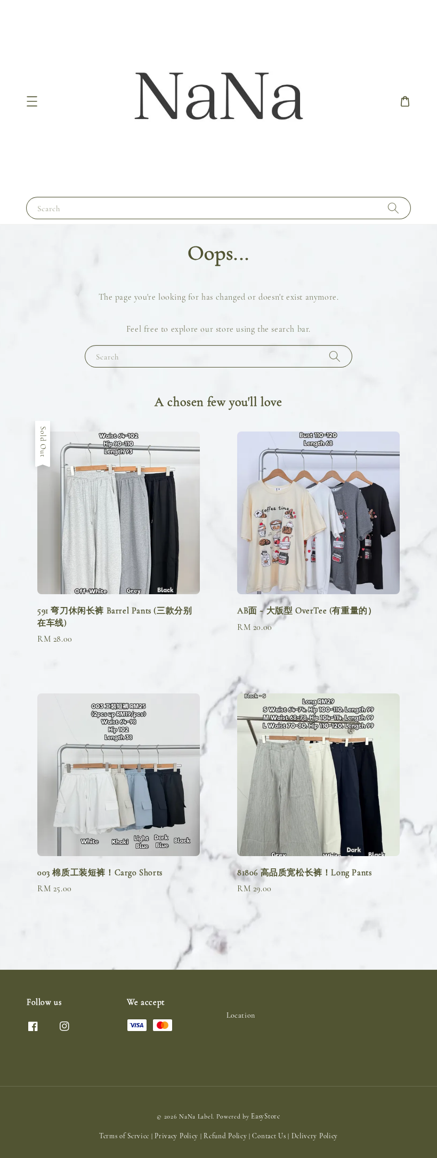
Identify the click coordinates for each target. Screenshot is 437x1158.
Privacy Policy (176, 1136)
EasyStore (265, 1116)
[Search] (393, 207)
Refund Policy (225, 1136)
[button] (32, 101)
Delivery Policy (315, 1136)
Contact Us (269, 1136)
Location (240, 1015)
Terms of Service (124, 1136)
